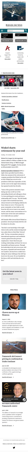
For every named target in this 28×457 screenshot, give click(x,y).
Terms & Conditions (7, 444)
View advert (7, 59)
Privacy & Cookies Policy (19, 444)
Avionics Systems (6, 103)
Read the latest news (8, 73)
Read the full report (7, 332)
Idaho (3, 108)
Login (18, 35)
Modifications (5, 100)
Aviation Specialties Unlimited (9, 96)
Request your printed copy (7, 137)
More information (7, 400)
